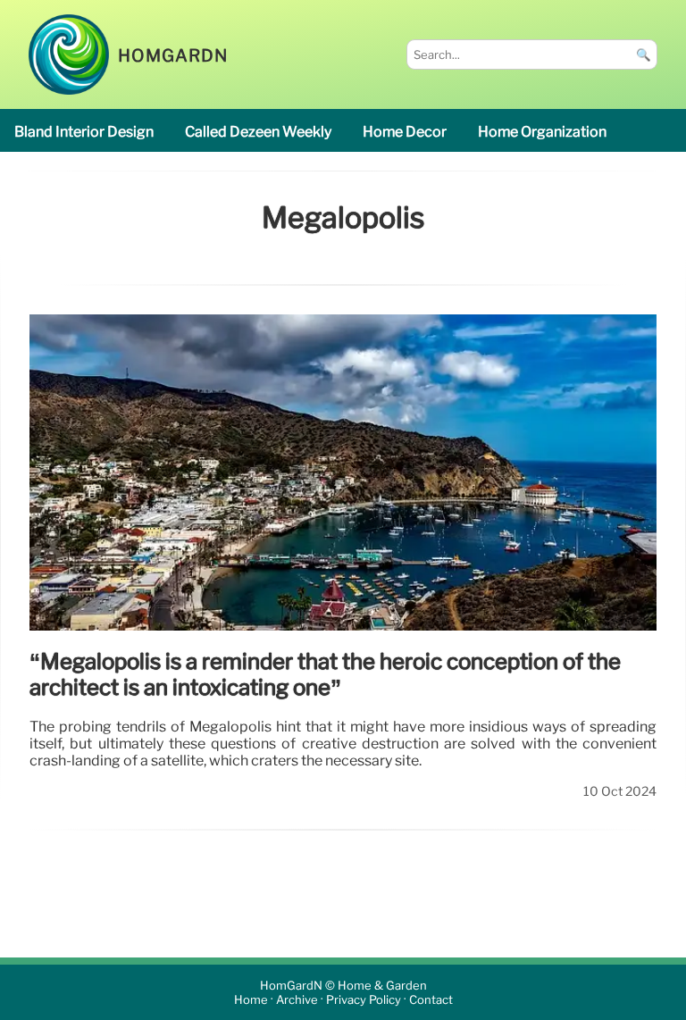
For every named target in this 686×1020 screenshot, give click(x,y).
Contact (431, 1000)
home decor (405, 131)
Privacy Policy (363, 1000)
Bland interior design (84, 131)
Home (251, 1000)
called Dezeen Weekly (258, 131)
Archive (297, 1000)
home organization (542, 131)
